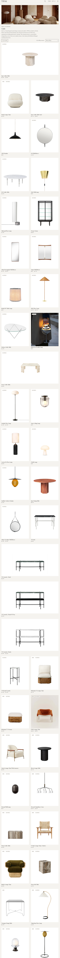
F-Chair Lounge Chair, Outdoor (38, 845)
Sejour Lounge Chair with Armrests (9, 768)
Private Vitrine (34, 231)
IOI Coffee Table (5, 192)
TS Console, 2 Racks (6, 652)
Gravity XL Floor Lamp (6, 462)
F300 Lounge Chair (35, 729)
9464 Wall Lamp (35, 192)
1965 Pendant (4, 153)
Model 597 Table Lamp (6, 308)
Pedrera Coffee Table (6, 347)
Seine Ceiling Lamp (35, 423)
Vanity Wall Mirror (35, 269)
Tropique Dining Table (6, 923)
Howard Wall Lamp (6, 807)
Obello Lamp (34, 462)
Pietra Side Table (35, 884)
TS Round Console (5, 690)
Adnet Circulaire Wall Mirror (8, 539)
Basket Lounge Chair (6, 884)
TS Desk (33, 539)
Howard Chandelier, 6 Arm (37, 807)
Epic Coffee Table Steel (36, 114)
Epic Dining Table (35, 501)
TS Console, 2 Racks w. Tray (8, 614)
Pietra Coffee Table (5, 845)
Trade (49, 1)
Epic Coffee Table (5, 76)
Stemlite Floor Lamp (6, 423)
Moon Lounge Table (35, 768)
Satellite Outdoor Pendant (7, 501)
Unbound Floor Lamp (6, 231)
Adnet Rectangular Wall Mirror (8, 269)
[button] (45, 1)
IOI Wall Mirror (35, 153)
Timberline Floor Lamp (36, 923)
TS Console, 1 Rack (6, 577)
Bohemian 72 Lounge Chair (37, 690)
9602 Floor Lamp (35, 308)
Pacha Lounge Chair (6, 114)
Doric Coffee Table (5, 384)
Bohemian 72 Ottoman (6, 729)
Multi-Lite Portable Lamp (37, 347)
